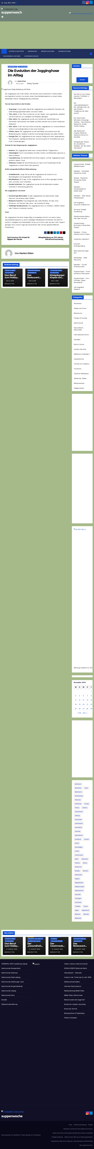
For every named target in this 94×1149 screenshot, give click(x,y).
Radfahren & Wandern (34, 270)
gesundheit (78, 827)
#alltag (29, 83)
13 (83, 700)
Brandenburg (79, 796)
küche (77, 843)
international (79, 835)
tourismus (78, 902)
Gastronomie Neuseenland (10, 968)
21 (87, 704)
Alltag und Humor (80, 308)
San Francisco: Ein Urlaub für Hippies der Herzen (18, 238)
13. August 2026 (34, 949)
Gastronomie (78, 323)
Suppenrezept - (79, 164)
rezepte (77, 870)
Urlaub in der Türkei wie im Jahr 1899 (77, 977)
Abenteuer (78, 784)
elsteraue (78, 799)
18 (76, 704)
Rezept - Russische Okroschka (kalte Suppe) (81, 180)
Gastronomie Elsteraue (9, 973)
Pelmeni (77, 863)
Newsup (28, 1135)
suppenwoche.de (31, 56)
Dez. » (85, 713)
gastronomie (79, 811)
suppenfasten (79, 882)
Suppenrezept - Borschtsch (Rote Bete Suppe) (82, 225)
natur (76, 859)
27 (83, 709)
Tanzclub (77, 894)
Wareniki (86, 914)
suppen (77, 878)
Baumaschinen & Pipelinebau (74, 1013)
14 (87, 700)
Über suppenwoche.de (86, 1145)
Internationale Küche (81, 335)
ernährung (78, 803)
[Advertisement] (47, 35)
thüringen (78, 898)
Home (70, 1124)
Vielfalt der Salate (80, 378)
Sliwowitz (78, 973)
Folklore (84, 807)
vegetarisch (85, 910)
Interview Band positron (72, 986)
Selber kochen (64, 51)
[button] (87, 54)
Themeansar (37, 1135)
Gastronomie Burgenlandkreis (12, 986)
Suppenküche (79, 359)
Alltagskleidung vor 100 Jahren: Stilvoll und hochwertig (50, 238)
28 (87, 709)
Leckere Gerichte (80, 349)
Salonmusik (78, 874)
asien (86, 788)
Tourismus (77, 369)
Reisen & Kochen (47, 51)
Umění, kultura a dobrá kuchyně (75, 964)
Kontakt (4, 1000)
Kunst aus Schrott (70, 1009)
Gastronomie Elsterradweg (10, 977)
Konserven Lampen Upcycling (75, 1004)
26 (80, 709)
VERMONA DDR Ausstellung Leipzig (14, 964)
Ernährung (32, 51)
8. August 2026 (80, 949)
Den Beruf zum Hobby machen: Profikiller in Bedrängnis (82, 96)
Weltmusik (78, 918)
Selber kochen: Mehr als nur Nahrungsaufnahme (79, 1137)
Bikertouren (78, 313)
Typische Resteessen (56, 270)
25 (76, 709)
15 (91, 700)
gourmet (77, 831)
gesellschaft (78, 823)
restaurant (78, 867)
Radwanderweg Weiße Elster (74, 991)
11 (75, 700)
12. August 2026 (57, 949)
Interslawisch (69, 973)
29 (91, 709)
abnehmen (78, 788)
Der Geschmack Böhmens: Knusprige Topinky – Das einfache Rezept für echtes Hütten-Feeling (82, 122)
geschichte (78, 819)
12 (79, 700)
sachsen (85, 870)
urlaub (86, 906)
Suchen (76, 66)
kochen (86, 839)
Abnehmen (78, 303)
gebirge (77, 815)
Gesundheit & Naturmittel (78, 329)
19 (79, 704)
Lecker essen (79, 855)
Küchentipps (78, 847)
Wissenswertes (12, 66)
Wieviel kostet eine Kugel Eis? (74, 1000)
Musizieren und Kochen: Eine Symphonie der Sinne (78, 1129)
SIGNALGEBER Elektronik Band (75, 968)
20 (83, 704)
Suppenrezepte (79, 886)
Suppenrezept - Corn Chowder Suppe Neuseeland (81, 280)
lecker (77, 851)
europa (87, 803)
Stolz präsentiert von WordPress (10, 1135)
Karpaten (77, 339)
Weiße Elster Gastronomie (73, 995)
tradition (77, 906)
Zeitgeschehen (23, 66)
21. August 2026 (12, 949)
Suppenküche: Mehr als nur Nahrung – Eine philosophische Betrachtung (72, 1141)
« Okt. (79, 713)
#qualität (35, 83)
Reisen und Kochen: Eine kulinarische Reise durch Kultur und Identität (73, 1133)
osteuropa (85, 859)
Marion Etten (22, 81)
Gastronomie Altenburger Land (12, 982)
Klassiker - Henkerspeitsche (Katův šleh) (80, 189)
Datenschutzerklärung (9, 1004)
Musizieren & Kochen (11, 56)
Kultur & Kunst (79, 344)
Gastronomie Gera (7, 995)
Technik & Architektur (81, 364)
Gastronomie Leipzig (8, 991)
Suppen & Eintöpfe (16, 51)
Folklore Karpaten (70, 1018)
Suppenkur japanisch (81, 239)
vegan (77, 910)
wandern (77, 914)
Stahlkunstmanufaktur (72, 982)
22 (91, 704)
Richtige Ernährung (57, 1137)
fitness (77, 807)
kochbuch (78, 839)
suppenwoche (79, 890)
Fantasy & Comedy (10, 270)
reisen (85, 863)
